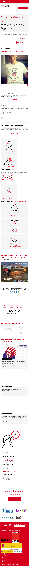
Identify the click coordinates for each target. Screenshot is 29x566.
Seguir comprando (22, 38)
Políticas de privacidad (13, 530)
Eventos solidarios (4, 34)
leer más (5, 366)
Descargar (14, 99)
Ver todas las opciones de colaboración (13, 251)
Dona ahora (14, 499)
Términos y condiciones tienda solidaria (15, 529)
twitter (15, 524)
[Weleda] (8, 329)
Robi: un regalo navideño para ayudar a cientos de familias (12, 389)
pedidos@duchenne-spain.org (9, 456)
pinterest (25, 524)
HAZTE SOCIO (25, 6)
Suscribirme (14, 133)
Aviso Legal (3, 529)
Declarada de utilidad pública (7, 525)
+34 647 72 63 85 (5, 1)
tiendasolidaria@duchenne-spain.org (11, 461)
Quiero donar (17, 6)
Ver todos (27, 85)
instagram (19, 524)
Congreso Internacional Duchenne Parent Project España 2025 (13, 362)
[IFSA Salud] (21, 329)
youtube (21, 524)
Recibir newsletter (19, 526)
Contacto (21, 530)
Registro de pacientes (23, 8)
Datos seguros (4, 530)
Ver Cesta (21, 42)
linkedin (23, 524)
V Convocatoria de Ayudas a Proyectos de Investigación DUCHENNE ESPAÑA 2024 (14, 417)
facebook (17, 524)
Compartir (25, 34)
